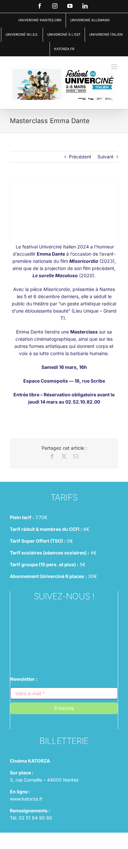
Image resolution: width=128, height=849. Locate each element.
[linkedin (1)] (64, 650)
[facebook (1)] (64, 633)
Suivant (105, 156)
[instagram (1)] (64, 617)
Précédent (80, 156)
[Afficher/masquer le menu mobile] (114, 66)
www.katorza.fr (26, 799)
